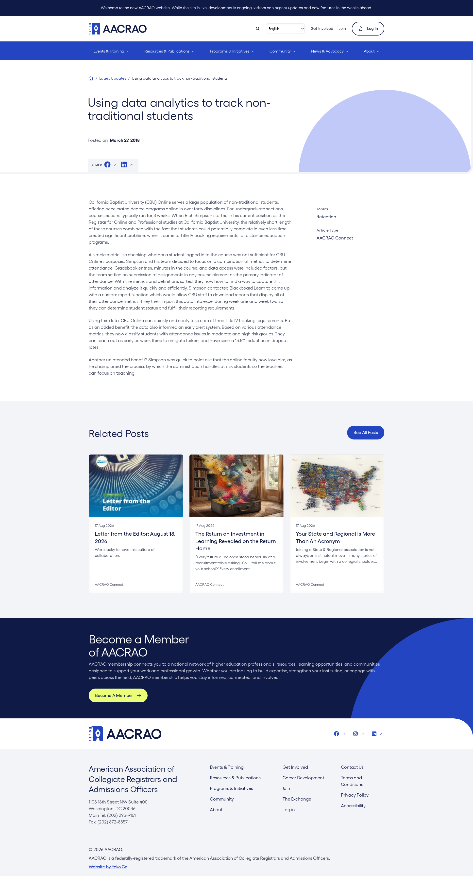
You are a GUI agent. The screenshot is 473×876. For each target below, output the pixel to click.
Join (342, 28)
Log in (372, 28)
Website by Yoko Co (108, 866)
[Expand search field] (258, 29)
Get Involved (322, 28)
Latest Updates (112, 78)
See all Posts (366, 432)
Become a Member (114, 695)
